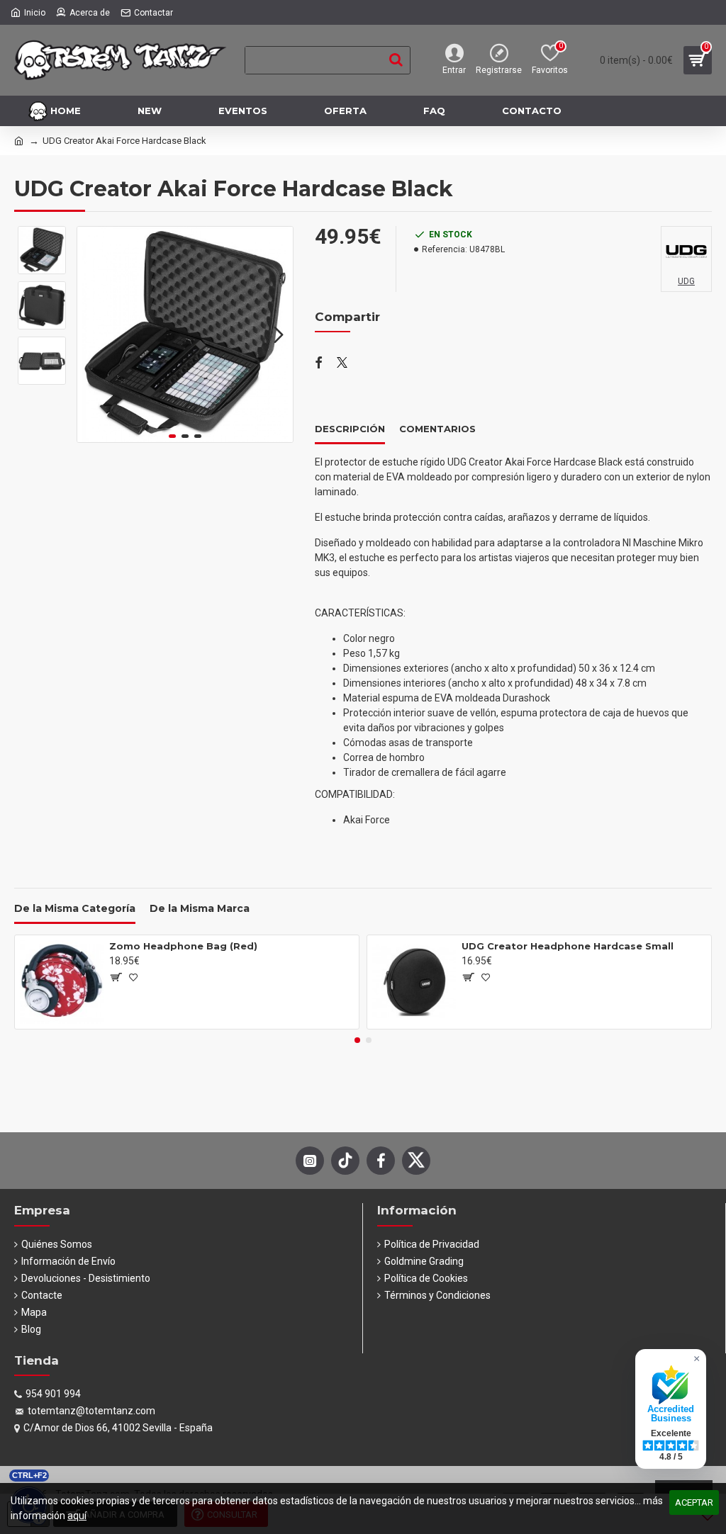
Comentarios (437, 428)
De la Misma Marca (200, 909)
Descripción (350, 428)
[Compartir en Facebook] (319, 363)
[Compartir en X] (342, 363)
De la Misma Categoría (74, 909)
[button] (91, 334)
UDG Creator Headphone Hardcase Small (568, 946)
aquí (76, 1515)
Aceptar (694, 1502)
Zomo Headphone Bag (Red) (183, 946)
